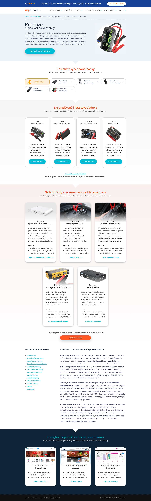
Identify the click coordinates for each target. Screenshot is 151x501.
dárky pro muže (86, 397)
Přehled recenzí (36, 498)
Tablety (29, 386)
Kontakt (57, 498)
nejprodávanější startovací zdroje (84, 421)
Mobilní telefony (32, 383)
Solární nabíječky (33, 378)
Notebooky (31, 389)
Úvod (27, 16)
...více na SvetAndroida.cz (58, 321)
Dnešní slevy (38, 82)
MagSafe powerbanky (88, 82)
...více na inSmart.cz (93, 321)
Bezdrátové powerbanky (63, 82)
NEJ (32, 10)
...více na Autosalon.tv (110, 257)
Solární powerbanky (37, 90)
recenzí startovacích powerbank (108, 416)
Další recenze (75, 338)
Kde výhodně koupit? (40, 51)
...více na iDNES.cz (75, 257)
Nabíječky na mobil (33, 381)
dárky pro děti (110, 397)
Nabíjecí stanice (32, 375)
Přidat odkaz (48, 498)
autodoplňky (35, 16)
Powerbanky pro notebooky (115, 82)
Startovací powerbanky (63, 90)
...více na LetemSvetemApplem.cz (40, 257)
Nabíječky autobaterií (34, 372)
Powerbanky (31, 355)
